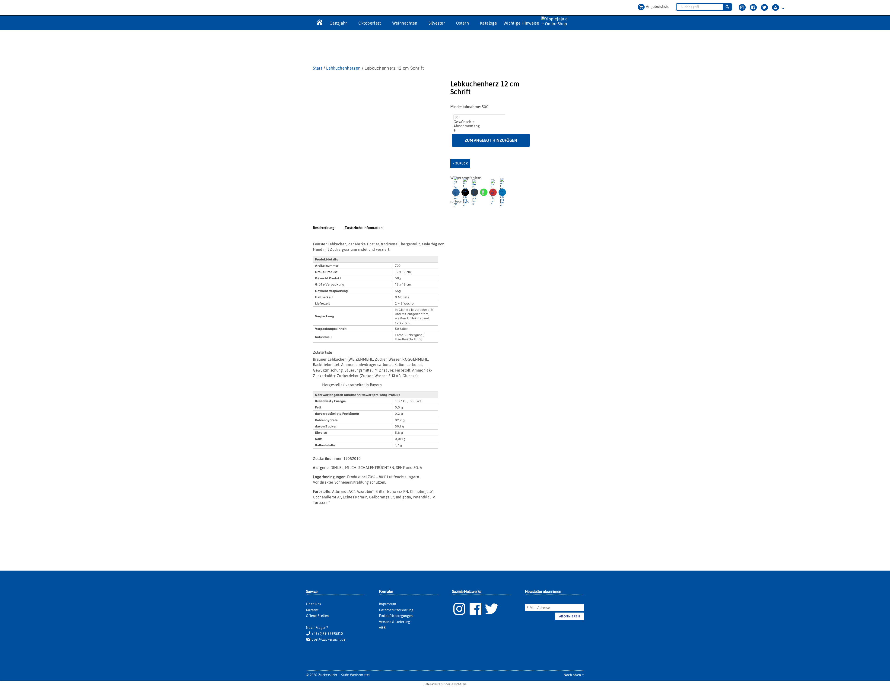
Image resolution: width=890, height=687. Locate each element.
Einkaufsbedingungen (396, 616)
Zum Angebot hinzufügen (491, 140)
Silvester (437, 23)
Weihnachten (404, 23)
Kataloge (488, 23)
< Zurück (460, 163)
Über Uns (313, 604)
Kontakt (312, 610)
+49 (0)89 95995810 (327, 634)
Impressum (387, 604)
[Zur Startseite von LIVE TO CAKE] (319, 23)
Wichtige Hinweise (521, 23)
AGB (382, 627)
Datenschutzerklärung (396, 610)
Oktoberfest (369, 23)
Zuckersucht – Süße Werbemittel (344, 675)
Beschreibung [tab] (323, 228)
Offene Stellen (317, 616)
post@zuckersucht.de (328, 639)
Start (317, 68)
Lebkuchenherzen (343, 68)
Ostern (462, 23)
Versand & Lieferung (394, 622)
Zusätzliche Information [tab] (363, 228)
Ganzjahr (338, 23)
